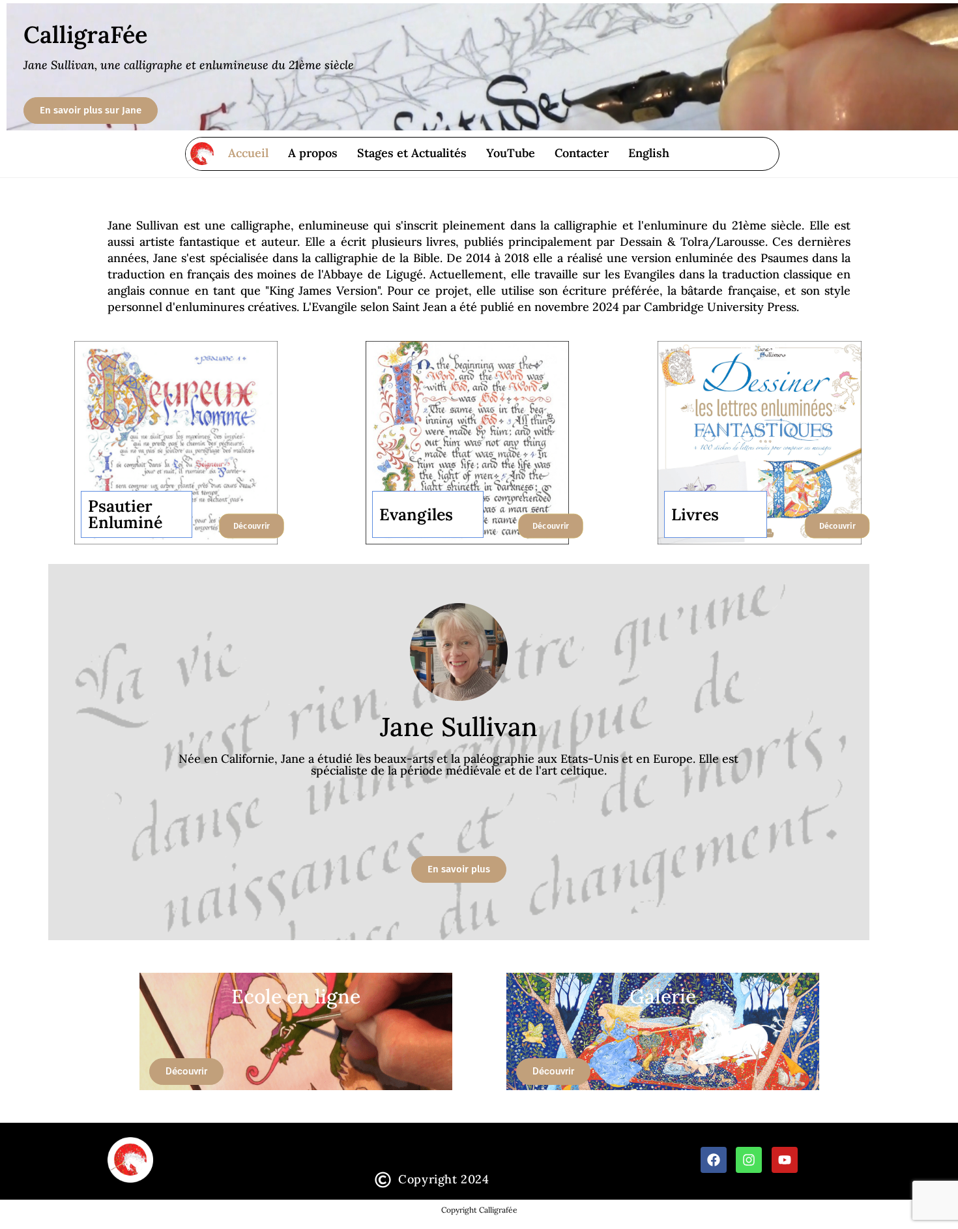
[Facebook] (714, 1160)
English (648, 152)
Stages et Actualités (412, 152)
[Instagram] (749, 1160)
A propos (313, 152)
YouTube (510, 152)
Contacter (582, 152)
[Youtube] (785, 1160)
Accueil (248, 152)
